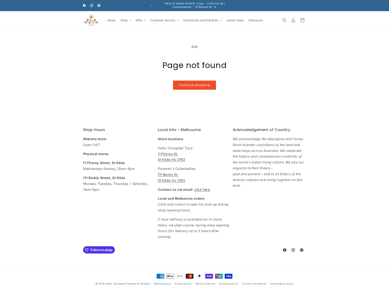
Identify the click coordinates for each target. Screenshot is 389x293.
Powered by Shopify (138, 283)
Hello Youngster (115, 283)
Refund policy (162, 283)
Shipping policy (228, 283)
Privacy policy (183, 283)
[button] (125, 20)
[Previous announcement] (151, 5)
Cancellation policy (282, 283)
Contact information (254, 283)
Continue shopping (194, 85)
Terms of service (205, 283)
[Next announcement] (237, 5)
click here (202, 190)
